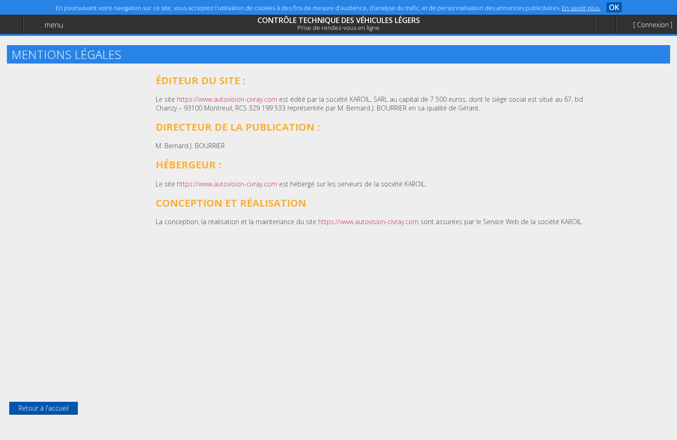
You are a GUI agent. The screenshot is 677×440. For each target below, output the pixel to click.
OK (614, 7)
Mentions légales (43, 67)
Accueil (28, 30)
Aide (24, 49)
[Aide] (605, 25)
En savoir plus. (581, 8)
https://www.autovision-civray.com (227, 99)
